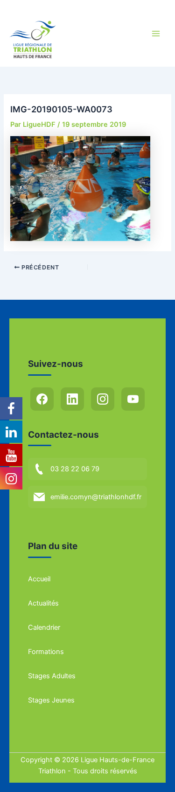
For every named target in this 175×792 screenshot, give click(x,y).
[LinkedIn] (72, 399)
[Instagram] (102, 399)
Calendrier (44, 627)
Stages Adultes (52, 676)
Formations (46, 651)
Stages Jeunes (51, 700)
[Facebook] (42, 399)
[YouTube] (133, 399)
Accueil (39, 579)
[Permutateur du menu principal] (156, 33)
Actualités (43, 603)
